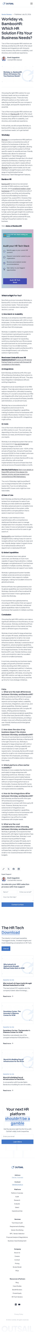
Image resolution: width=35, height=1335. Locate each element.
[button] (31, 3)
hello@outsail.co (17, 1184)
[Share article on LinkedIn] (19, 869)
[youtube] (19, 1304)
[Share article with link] (3, 869)
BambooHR (15, 114)
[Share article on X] (8, 869)
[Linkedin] (16, 1304)
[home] (8, 3)
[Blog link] (17, 978)
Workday (5, 140)
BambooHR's (6, 536)
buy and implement (22, 444)
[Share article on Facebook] (14, 869)
